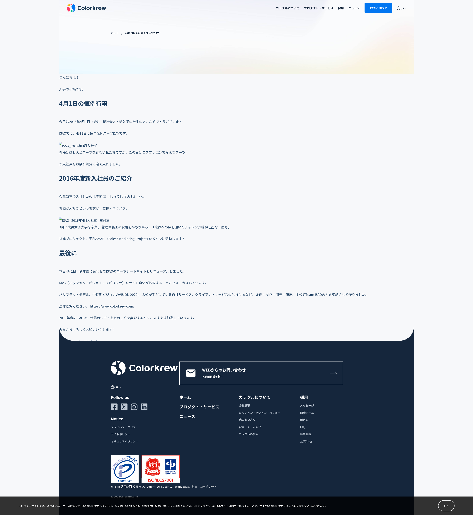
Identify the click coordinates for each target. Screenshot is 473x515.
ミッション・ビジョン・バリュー (259, 413)
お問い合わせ (378, 8)
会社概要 (244, 405)
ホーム (115, 33)
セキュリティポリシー (124, 441)
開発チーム (307, 413)
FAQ (302, 427)
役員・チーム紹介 (250, 427)
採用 (341, 8)
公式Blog (306, 441)
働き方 (304, 420)
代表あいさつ (247, 420)
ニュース (354, 8)
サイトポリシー (120, 434)
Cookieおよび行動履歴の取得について (147, 506)
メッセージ (307, 405)
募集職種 (305, 434)
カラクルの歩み (248, 434)
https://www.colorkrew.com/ (112, 306)
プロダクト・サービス (319, 8)
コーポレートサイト (131, 271)
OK (446, 505)
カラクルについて (254, 397)
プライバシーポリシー (125, 427)
